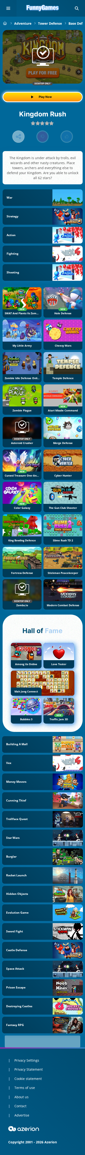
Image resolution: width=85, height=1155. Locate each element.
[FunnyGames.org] (5, 23)
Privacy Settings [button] (26, 1060)
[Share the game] (18, 136)
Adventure (22, 23)
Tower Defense (50, 23)
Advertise (21, 1115)
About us (21, 1097)
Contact (20, 1106)
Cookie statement (28, 1078)
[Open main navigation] (8, 8)
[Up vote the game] (66, 136)
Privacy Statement (28, 1069)
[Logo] (42, 8)
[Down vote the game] (42, 136)
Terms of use (24, 1087)
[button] (76, 8)
